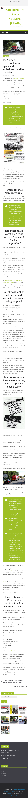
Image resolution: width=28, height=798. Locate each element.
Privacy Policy (4, 758)
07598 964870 (6, 752)
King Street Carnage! (19, 686)
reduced (12, 571)
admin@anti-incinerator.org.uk (12, 750)
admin (13, 75)
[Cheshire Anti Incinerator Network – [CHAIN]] (3, 32)
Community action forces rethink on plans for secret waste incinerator (13, 681)
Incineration (6, 56)
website (16, 624)
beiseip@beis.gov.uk (15, 651)
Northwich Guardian (19, 78)
